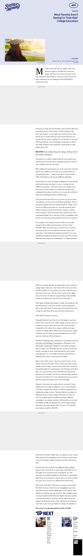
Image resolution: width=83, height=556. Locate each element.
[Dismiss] (80, 541)
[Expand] (75, 541)
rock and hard (40, 174)
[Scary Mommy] (12, 7)
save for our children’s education (60, 177)
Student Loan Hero (64, 202)
